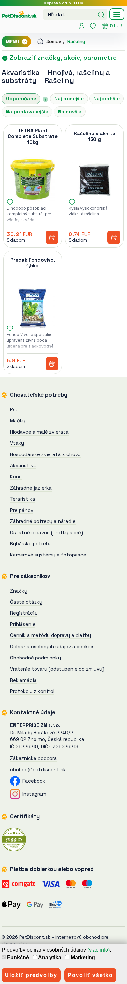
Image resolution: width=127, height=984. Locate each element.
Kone (16, 476)
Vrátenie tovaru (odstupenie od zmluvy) (57, 669)
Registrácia (23, 613)
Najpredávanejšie (27, 112)
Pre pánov (21, 510)
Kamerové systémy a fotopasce (48, 555)
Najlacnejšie (69, 99)
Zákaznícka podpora (33, 758)
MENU (13, 42)
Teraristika (22, 499)
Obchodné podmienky (35, 658)
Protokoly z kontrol (32, 691)
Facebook (32, 781)
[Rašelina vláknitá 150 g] (94, 179)
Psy (14, 409)
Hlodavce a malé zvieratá (39, 432)
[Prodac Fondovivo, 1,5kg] (32, 306)
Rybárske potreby (31, 544)
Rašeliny (76, 41)
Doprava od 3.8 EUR (63, 3)
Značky (18, 591)
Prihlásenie (22, 624)
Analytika (49, 957)
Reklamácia (23, 680)
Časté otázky (26, 602)
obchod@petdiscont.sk (38, 769)
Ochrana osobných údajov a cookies (52, 647)
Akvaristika (21, 72)
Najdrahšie (106, 99)
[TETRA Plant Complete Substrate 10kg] (32, 179)
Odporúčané (21, 99)
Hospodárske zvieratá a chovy (45, 454)
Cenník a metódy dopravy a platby (50, 635)
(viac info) (98, 949)
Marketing (82, 957)
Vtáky (17, 443)
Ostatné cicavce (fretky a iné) (46, 533)
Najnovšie (69, 112)
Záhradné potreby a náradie (43, 521)
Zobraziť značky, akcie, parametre (62, 57)
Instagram (33, 794)
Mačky (17, 420)
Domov (53, 41)
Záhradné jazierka (31, 488)
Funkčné (17, 957)
